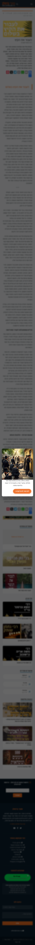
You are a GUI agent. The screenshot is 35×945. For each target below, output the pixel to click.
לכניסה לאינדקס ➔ (22, 491)
